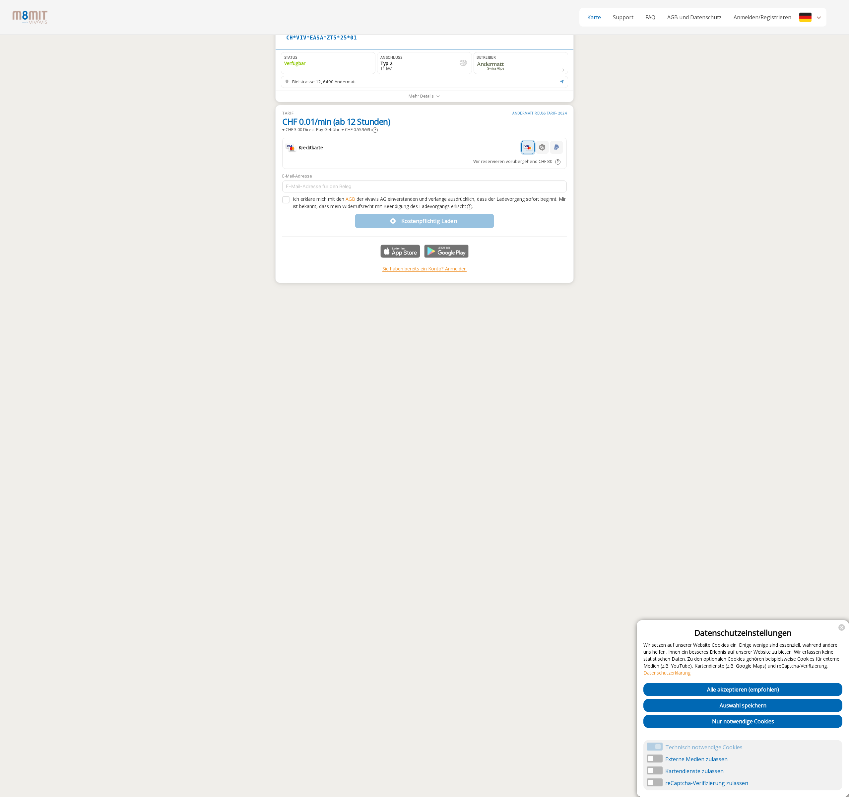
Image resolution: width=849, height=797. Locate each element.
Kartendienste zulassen (694, 771)
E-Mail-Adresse (297, 176)
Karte (594, 17)
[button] (810, 17)
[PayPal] (556, 147)
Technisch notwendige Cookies (704, 747)
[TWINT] (542, 147)
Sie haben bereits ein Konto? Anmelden (424, 268)
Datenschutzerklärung (666, 673)
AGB (350, 199)
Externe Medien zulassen (696, 759)
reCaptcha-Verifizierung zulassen (706, 783)
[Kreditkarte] (528, 147)
